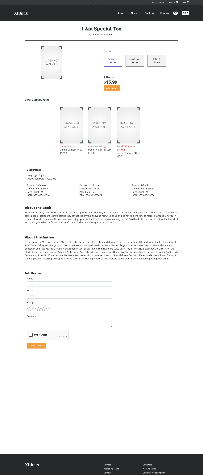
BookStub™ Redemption (154, 472)
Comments (32, 316)
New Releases (149, 468)
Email (30, 290)
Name (30, 278)
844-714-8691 (158, 2)
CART (184, 2)
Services (122, 13)
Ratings (31, 302)
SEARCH (171, 2)
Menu (185, 13)
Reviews (164, 13)
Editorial (107, 472)
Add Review (33, 273)
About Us (135, 13)
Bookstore (150, 13)
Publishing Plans (111, 468)
